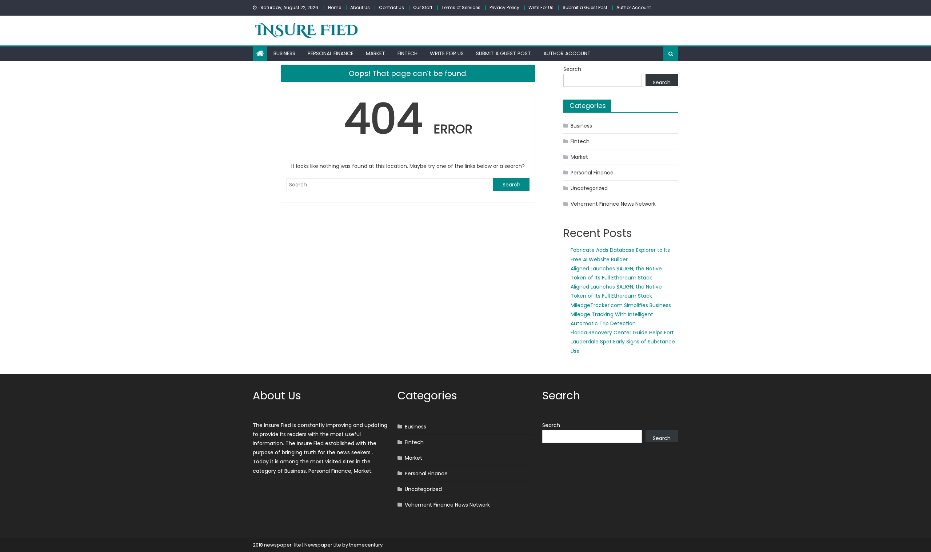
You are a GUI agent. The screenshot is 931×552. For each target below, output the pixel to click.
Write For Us (541, 7)
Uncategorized (589, 188)
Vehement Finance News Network (613, 203)
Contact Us (391, 7)
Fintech (407, 53)
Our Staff (422, 7)
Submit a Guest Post (585, 7)
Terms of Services (460, 7)
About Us (360, 7)
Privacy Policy (504, 7)
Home (334, 7)
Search (572, 69)
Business (284, 53)
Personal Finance (330, 53)
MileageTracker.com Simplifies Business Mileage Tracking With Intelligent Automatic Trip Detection (621, 314)
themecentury (366, 544)
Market (375, 53)
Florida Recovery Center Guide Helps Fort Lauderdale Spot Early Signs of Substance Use (623, 341)
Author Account (633, 7)
